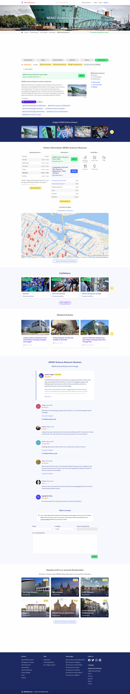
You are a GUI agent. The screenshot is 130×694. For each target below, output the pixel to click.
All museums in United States (74, 665)
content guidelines (45, 519)
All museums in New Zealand (74, 672)
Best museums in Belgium (73, 662)
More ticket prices (65, 201)
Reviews (87, 60)
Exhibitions (72, 60)
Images (43, 60)
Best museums (86, 2)
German (90, 676)
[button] (32, 239)
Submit (94, 556)
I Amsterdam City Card (58, 184)
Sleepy (44, 405)
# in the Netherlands (76, 64)
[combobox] (65, 2)
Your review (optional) (38, 533)
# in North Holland (60, 64)
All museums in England (72, 675)
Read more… (48, 397)
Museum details (28, 60)
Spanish (90, 679)
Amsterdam (98, 77)
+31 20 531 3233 (97, 85)
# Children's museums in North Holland (57, 112)
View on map (96, 82)
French (90, 684)
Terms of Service (26, 665)
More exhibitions (65, 303)
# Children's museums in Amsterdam (55, 109)
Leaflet (84, 257)
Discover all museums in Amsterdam (65, 261)
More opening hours (35, 188)
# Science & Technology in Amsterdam (32, 109)
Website (94, 87)
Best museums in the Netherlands (75, 660)
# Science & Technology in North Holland (33, 112)
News (95, 2)
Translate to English (47, 416)
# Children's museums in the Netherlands (59, 106)
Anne (43, 461)
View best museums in (92, 64)
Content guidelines (49, 662)
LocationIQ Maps (91, 257)
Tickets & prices (102, 60)
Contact (23, 678)
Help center (47, 660)
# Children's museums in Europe (31, 115)
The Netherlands (95, 79)
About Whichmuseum (27, 660)
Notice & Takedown (26, 670)
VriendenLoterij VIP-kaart (59, 180)
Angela (44, 427)
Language (57, 526)
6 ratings (35, 64)
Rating (34, 526)
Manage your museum (27, 662)
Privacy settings (25, 672)
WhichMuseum (29, 3)
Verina (44, 441)
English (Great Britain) (94, 671)
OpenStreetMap (99, 257)
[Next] (112, 132)
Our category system (49, 665)
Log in (100, 2)
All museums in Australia (73, 670)
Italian (90, 681)
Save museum (28, 69)
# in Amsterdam (46, 64)
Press (23, 675)
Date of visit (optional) (83, 526)
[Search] (57, 2)
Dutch (89, 673)
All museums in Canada (72, 667)
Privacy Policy (25, 667)
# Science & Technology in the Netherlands (34, 106)
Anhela (44, 481)
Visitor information (57, 60)
